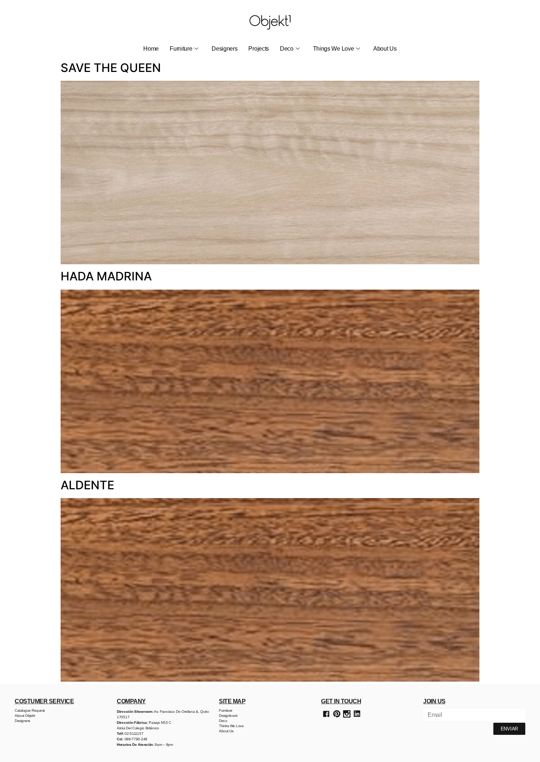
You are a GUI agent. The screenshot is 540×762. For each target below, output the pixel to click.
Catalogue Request (30, 710)
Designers (224, 49)
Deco (287, 49)
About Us (385, 49)
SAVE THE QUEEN (111, 68)
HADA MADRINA (106, 276)
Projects (258, 49)
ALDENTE (87, 485)
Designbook (228, 716)
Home (151, 49)
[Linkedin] (357, 714)
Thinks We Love (231, 726)
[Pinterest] (336, 714)
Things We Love (333, 49)
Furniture (181, 49)
